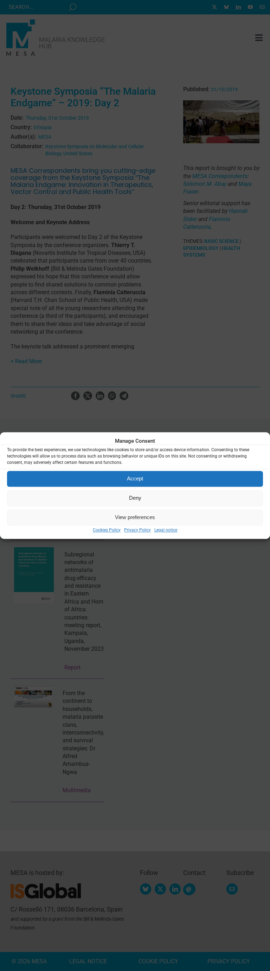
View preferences (135, 517)
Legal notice (165, 530)
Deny (135, 498)
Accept (135, 478)
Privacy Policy (137, 530)
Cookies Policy (107, 530)
